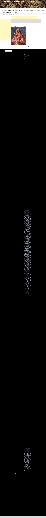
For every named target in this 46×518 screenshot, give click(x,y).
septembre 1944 (26, 306)
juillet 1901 (25, 425)
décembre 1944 (29, 304)
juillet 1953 (25, 262)
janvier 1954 (25, 259)
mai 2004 (30, 56)
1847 (44, 9)
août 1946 (29, 296)
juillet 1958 (25, 239)
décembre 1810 (26, 459)
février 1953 (28, 263)
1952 (9, 11)
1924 (19, 10)
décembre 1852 (26, 449)
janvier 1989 (28, 86)
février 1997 (25, 62)
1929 (25, 10)
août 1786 (25, 463)
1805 (24, 9)
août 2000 (28, 59)
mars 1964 (25, 212)
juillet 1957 (25, 244)
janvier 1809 (29, 459)
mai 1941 (25, 320)
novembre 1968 (26, 189)
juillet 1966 (25, 201)
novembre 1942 (29, 314)
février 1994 (28, 66)
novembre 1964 (26, 209)
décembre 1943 (29, 309)
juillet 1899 (25, 427)
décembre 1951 (29, 269)
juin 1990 (28, 81)
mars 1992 (28, 72)
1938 (36, 10)
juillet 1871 (28, 443)
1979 (42, 11)
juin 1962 (28, 221)
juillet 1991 (29, 76)
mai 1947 (30, 292)
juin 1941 (30, 319)
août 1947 (29, 291)
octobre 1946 (29, 295)
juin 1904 (27, 421)
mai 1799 (25, 462)
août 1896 (29, 429)
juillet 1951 (25, 272)
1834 (38, 9)
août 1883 (28, 438)
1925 (20, 10)
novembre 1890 (29, 433)
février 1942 (25, 318)
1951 (8, 11)
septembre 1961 (26, 225)
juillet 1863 (29, 445)
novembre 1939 (26, 326)
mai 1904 (30, 421)
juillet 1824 (25, 456)
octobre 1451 (28, 469)
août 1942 (25, 316)
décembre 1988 (26, 87)
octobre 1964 (29, 209)
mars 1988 (30, 90)
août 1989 (29, 84)
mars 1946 (25, 298)
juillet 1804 (28, 460)
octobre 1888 (28, 435)
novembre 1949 (26, 280)
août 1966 (29, 200)
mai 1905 (25, 421)
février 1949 (28, 283)
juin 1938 (25, 333)
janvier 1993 (28, 69)
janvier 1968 (25, 193)
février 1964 (28, 212)
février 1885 (25, 438)
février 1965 (28, 207)
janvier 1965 (25, 208)
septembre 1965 (26, 205)
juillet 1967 (25, 196)
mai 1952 (30, 267)
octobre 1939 (29, 326)
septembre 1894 (29, 431)
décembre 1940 (26, 321)
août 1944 (29, 306)
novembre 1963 (26, 214)
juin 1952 (28, 267)
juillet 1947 (25, 292)
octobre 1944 (29, 305)
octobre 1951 (29, 270)
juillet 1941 (28, 319)
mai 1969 (30, 186)
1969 (30, 11)
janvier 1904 (25, 422)
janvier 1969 (25, 188)
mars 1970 (25, 182)
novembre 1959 (26, 233)
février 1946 (28, 298)
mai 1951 (28, 272)
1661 (9, 9)
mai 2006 (25, 56)
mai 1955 (25, 253)
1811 (27, 9)
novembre (7, 12)
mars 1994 (25, 66)
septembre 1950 (26, 276)
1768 (15, 9)
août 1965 (29, 205)
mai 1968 (30, 191)
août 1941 (25, 319)
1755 (14, 9)
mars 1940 (30, 324)
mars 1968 (25, 192)
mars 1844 (25, 451)
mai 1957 (30, 244)
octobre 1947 (29, 290)
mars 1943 (25, 313)
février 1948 (28, 288)
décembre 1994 (26, 65)
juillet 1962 (25, 221)
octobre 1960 (29, 228)
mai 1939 (27, 328)
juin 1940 (28, 324)
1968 (28, 11)
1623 (8, 9)
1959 (17, 11)
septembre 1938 (26, 332)
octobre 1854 (25, 448)
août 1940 (29, 323)
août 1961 (29, 225)
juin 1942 (30, 316)
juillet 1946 (25, 297)
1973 (35, 11)
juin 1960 (25, 230)
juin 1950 (28, 277)
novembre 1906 (26, 419)
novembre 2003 (26, 57)
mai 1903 (28, 422)
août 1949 (29, 281)
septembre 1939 (26, 327)
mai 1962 (30, 221)
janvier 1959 (25, 236)
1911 (3, 10)
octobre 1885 (29, 437)
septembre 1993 (29, 67)
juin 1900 (30, 425)
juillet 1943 (25, 312)
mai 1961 (30, 226)
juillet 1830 (29, 454)
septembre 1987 (26, 94)
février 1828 (29, 455)
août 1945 (29, 301)
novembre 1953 (26, 260)
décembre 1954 (26, 255)
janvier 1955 (28, 254)
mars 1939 (30, 328)
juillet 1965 (25, 206)
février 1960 (25, 231)
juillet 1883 (25, 439)
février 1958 (28, 240)
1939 (37, 10)
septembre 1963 (26, 215)
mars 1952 (25, 268)
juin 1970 (28, 181)
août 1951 (29, 271)
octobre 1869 (25, 444)
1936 (33, 10)
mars (3, 12)
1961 (20, 11)
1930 (26, 10)
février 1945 (28, 303)
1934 (31, 10)
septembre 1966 (26, 200)
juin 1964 (28, 211)
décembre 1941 (29, 318)
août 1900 (28, 425)
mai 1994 (29, 65)
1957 (15, 11)
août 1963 (29, 215)
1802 (21, 9)
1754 (13, 9)
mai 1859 (29, 447)
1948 (4, 11)
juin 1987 (25, 95)
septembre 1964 (26, 210)
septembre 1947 (26, 291)
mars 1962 (25, 222)
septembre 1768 (26, 464)
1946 (2, 11)
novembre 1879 (28, 441)
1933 (30, 10)
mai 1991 (25, 77)
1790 (19, 9)
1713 (10, 9)
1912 (4, 10)
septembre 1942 (29, 315)
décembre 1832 (26, 453)
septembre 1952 (26, 266)
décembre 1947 (29, 289)
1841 (41, 9)
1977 (39, 11)
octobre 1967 (29, 194)
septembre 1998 (26, 60)
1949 (5, 11)
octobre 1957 (29, 242)
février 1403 (25, 470)
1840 (39, 9)
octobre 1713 (28, 466)
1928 (24, 10)
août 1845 (29, 450)
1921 (15, 10)
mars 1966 (25, 202)
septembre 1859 (26, 447)
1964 (24, 11)
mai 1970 (30, 181)
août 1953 (29, 261)
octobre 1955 (29, 251)
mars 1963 (25, 217)
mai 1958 (30, 239)
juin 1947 (28, 292)
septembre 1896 (26, 429)
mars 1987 (30, 95)
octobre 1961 (29, 224)
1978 (41, 11)
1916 (9, 10)
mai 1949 (30, 282)
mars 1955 (27, 253)
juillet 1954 (25, 257)
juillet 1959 (28, 234)
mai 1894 (25, 432)
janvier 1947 (25, 294)
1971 (32, 11)
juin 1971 (28, 176)
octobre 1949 (29, 280)
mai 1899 (28, 427)
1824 (33, 9)
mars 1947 (25, 293)
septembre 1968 (26, 190)
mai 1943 (30, 312)
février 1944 (28, 308)
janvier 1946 (25, 299)
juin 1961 (28, 226)
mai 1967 (30, 196)
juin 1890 (29, 434)
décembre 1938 (26, 330)
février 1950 (28, 278)
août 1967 (29, 195)
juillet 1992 (25, 72)
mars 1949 (25, 283)
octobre (10, 12)
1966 (26, 11)
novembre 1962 (26, 219)
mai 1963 (30, 216)
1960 (19, 11)
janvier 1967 (25, 198)
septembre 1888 (26, 436)
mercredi (5, 12)
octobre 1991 (29, 75)
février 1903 (25, 423)
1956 (14, 11)
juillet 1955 (28, 252)
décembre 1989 (29, 82)
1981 (44, 11)
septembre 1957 (26, 243)
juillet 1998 (29, 60)
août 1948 (29, 286)
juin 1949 (28, 282)
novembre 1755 (26, 465)
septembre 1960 (26, 229)
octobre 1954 (29, 255)
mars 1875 (25, 443)
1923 (17, 10)
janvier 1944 (25, 309)
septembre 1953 (26, 261)
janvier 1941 (27, 320)
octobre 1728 (25, 466)
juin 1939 (25, 328)
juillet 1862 (28, 446)
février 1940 (25, 325)
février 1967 (28, 197)
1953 (10, 11)
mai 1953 (30, 262)
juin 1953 (28, 262)
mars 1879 (25, 442)
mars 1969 (25, 187)
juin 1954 (28, 257)
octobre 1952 (29, 265)
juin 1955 (30, 252)
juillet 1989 (25, 85)
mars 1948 (25, 288)
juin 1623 (29, 467)
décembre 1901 (29, 423)
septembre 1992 (26, 71)
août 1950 (29, 276)
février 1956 (25, 250)
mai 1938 (27, 333)
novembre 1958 (26, 237)
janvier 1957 (25, 246)
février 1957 (28, 245)
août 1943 (29, 311)
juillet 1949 (25, 282)
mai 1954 (30, 257)
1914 (6, 10)
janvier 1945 (25, 304)
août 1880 (25, 441)
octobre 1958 (29, 237)
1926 (21, 10)
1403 (2, 9)
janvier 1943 (25, 314)
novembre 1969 (26, 184)
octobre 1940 (29, 322)
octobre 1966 (29, 199)
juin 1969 (28, 186)
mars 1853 (28, 448)
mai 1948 (30, 287)
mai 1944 (30, 307)
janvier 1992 (28, 73)
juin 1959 (30, 234)
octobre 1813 (25, 458)
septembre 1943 (26, 311)
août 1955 (25, 252)
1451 (3, 9)
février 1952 (28, 268)
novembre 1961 (26, 224)
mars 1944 (25, 308)
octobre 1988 (29, 88)
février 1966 (28, 202)
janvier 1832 (29, 453)
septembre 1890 (26, 434)
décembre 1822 (28, 456)
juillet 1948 (25, 287)
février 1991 (27, 77)
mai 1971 (30, 176)
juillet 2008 (29, 55)
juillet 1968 (25, 191)
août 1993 (25, 68)
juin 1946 (28, 297)
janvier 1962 (25, 223)
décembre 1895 (26, 430)
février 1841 (28, 451)
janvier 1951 (25, 274)
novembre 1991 (26, 75)
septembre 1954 (26, 256)
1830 (36, 9)
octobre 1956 (29, 247)
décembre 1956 (29, 246)
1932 (28, 10)
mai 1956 (28, 249)
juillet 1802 (25, 461)
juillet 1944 (25, 307)
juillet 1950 (25, 277)
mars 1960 (30, 230)
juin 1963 (28, 216)
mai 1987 (27, 95)
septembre (14, 12)
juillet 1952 (25, 267)
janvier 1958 (25, 241)
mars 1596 (25, 469)
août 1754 (29, 465)
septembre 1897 (26, 428)
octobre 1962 (29, 219)
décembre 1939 (29, 325)
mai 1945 (30, 302)
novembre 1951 (26, 270)
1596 (4, 9)
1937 (35, 10)
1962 (21, 11)
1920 (14, 10)
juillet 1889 (25, 435)
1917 (10, 10)
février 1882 (25, 440)
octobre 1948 (29, 285)
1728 (11, 9)
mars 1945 (25, 303)
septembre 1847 (26, 450)
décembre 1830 (26, 454)
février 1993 (25, 69)
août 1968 (29, 190)
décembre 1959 (26, 232)
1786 (17, 9)
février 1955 (25, 254)
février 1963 (28, 217)
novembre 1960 (26, 228)
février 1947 (28, 293)
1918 (11, 10)
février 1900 (25, 426)
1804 (22, 9)
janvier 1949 (25, 284)
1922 (16, 10)
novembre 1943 (26, 310)
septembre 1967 (26, 195)
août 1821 (25, 457)
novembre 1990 (26, 79)
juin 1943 (28, 312)
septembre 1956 (26, 248)
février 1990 (25, 82)
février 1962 (28, 222)
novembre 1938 (26, 331)
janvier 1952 (25, 269)
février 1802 (28, 461)
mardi (2, 12)
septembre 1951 (26, 271)
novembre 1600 (29, 468)
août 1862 (25, 446)
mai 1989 (30, 85)
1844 (42, 9)
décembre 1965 (29, 203)
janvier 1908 (25, 418)
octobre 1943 (29, 310)
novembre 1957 (26, 242)
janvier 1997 (28, 62)
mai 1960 (27, 230)
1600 (5, 9)
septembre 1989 (26, 84)
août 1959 (25, 234)
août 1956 (29, 248)
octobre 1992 (29, 70)
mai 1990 (30, 81)
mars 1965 (25, 207)
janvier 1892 (25, 433)
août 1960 (29, 229)
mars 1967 (25, 197)
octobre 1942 (25, 315)
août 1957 (29, 243)
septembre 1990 (26, 80)
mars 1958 (25, 240)
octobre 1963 (29, 214)
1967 (27, 11)
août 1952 (29, 266)
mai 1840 (25, 452)
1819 (30, 9)
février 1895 (25, 431)
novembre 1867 (26, 445)
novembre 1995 (26, 64)
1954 (11, 11)
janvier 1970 (28, 182)
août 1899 (28, 426)
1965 (25, 11)
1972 (33, 11)
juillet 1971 (25, 176)
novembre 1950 (26, 275)
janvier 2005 (27, 56)
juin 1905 (29, 420)
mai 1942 (25, 317)
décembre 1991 (26, 74)
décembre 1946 (29, 294)
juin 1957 (28, 244)
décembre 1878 (28, 442)
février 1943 (28, 313)
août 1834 (27, 452)
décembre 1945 (29, 299)
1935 (32, 10)
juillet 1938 (29, 332)
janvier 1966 (25, 203)
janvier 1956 (28, 250)
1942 (41, 10)
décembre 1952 (29, 264)
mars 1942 (27, 317)
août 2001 (29, 58)
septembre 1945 (26, 301)
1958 (16, 11)
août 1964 (29, 210)
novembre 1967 (26, 194)
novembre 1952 (26, 265)
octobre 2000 (25, 59)
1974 (36, 11)
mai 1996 (29, 63)
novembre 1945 (26, 300)
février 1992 (25, 73)
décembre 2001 (26, 58)
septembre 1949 (26, 281)
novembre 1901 (26, 424)
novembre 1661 (26, 467)
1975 (37, 11)
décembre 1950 (29, 274)
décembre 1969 (26, 183)
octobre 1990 (29, 79)
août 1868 (28, 444)
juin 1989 (28, 85)
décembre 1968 (29, 188)
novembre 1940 (26, 322)
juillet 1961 (25, 226)
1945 (44, 10)
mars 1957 (25, 245)
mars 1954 (25, 258)
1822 (32, 9)
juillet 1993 (28, 68)
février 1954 (28, 258)
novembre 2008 (26, 55)
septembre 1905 (26, 420)
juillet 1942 (28, 316)
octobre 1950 (29, 275)
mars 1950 (25, 278)
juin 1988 (25, 90)
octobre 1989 (29, 83)
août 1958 (29, 238)
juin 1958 (28, 239)
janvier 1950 (25, 279)
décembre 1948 (29, 284)
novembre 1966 (26, 199)
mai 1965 (30, 206)
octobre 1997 (25, 61)
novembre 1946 (26, 295)
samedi (11, 12)
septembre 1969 (26, 185)
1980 (43, 11)
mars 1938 (30, 333)
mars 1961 (25, 227)
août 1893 (27, 432)
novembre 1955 (26, 251)
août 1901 (29, 424)
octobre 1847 (29, 449)
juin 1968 (28, 191)
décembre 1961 (29, 223)
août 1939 (29, 327)
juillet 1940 (25, 324)
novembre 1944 (26, 305)
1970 (31, 11)
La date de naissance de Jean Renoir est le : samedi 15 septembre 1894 (22, 25)
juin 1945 (28, 302)
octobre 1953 (29, 260)
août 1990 (29, 80)
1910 (2, 10)
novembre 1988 (26, 88)
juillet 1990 (25, 81)
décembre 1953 (29, 259)
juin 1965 (28, 206)
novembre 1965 (26, 204)
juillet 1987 (29, 94)
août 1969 (29, 185)
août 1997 (28, 61)
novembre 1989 (26, 83)
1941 (39, 10)
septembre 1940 (26, 323)
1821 (31, 9)
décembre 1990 (26, 78)
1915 (8, 10)
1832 (37, 9)
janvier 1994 (25, 67)
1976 (38, 11)
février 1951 (28, 273)
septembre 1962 (26, 220)
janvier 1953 (25, 264)
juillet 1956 (25, 249)
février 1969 (28, 187)
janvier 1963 (25, 218)
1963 (22, 11)
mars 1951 (25, 273)
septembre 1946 (26, 296)
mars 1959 (27, 235)
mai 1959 (25, 235)
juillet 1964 (25, 211)
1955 (13, 11)
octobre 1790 (27, 462)
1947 (3, 11)
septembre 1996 (26, 63)
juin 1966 (28, 201)
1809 (25, 9)
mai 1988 (27, 90)
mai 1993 (30, 68)
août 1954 (29, 256)
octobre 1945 (29, 300)
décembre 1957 (29, 241)
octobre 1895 (29, 430)
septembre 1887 (26, 437)
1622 (6, 9)
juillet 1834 (30, 452)
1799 (20, 9)
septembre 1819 (28, 457)
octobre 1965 (29, 204)
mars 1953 (25, 263)
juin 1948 (28, 287)
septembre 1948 (26, 286)
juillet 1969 (25, 186)
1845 (43, 9)
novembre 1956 (26, 247)
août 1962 (29, 220)
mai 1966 (30, 201)
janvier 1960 (28, 231)
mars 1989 (25, 86)
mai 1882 (28, 439)
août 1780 (28, 463)
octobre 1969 (29, 184)
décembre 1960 (28, 227)
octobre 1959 (29, 233)
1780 (16, 9)
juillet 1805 (25, 460)
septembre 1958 (26, 238)
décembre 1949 (29, 279)
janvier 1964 (25, 213)
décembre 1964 (29, 208)
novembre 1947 (26, 290)
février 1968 (28, 192)
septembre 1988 (26, 89)
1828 (35, 9)
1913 (5, 10)
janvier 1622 (25, 468)
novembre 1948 (26, 285)
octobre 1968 (29, 189)
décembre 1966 (29, 198)
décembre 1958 (29, 236)
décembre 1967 (29, 193)
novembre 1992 (26, 70)
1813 (28, 9)
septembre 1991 (26, 76)
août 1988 (29, 89)
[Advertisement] (5, 29)
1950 (6, 11)
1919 (13, 10)
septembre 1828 (26, 455)
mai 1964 (30, 211)
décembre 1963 (29, 213)
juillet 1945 (25, 302)
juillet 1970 (25, 181)
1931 (27, 10)
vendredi (16, 12)
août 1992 (29, 71)
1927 (22, 10)
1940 (38, 10)
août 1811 (28, 458)
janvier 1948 (25, 289)
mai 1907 (28, 418)
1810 (26, 9)
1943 (42, 10)
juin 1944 (28, 307)
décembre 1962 (29, 218)
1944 (43, 10)
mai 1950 (30, 277)
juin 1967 (28, 196)
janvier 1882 (28, 440)
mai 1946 (30, 297)
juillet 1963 (25, 216)
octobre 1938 (29, 331)
